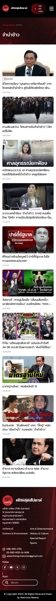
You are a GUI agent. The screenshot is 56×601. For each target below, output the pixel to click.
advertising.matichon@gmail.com (25, 556)
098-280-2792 (14, 549)
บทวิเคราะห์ (7, 528)
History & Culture (39, 533)
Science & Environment (15, 533)
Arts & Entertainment (41, 528)
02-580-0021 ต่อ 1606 (17, 552)
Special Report (38, 538)
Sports (33, 543)
